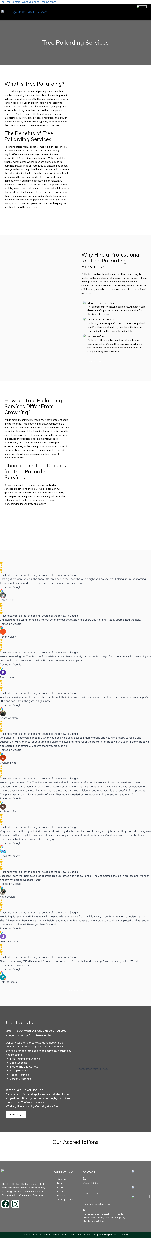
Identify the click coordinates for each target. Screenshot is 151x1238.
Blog (59, 1183)
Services (61, 1179)
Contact (61, 1191)
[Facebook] (5, 1204)
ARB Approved (65, 1199)
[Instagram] (15, 1204)
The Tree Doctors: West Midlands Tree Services (28, 1)
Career (60, 1187)
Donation (62, 1195)
